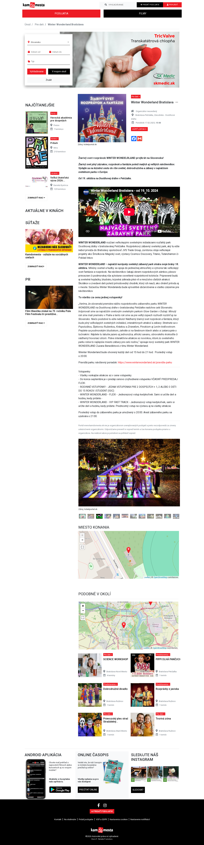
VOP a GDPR (101, 827)
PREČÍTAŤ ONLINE (88, 798)
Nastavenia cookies (119, 827)
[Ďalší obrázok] (172, 483)
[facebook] (99, 814)
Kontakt (57, 827)
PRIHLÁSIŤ (173, 5)
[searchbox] (43, 61)
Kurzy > (54, 113)
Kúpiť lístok (138, 129)
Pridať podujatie (86, 827)
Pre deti (39, 24)
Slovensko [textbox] (36, 42)
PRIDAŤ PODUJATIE (150, 5)
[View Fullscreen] (82, 555)
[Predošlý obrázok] (86, 483)
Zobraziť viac (36, 197)
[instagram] (105, 814)
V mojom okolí (59, 71)
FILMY (142, 13)
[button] (170, 60)
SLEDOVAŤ (137, 798)
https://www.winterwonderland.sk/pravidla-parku (145, 362)
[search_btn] (106, 5)
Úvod (27, 24)
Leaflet (147, 586)
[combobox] (49, 42)
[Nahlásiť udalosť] (176, 102)
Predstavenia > (163, 663)
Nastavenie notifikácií (140, 827)
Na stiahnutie (70, 827)
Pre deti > (136, 96)
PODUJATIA (61, 13)
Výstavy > (54, 139)
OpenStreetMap (160, 586)
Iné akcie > (55, 173)
